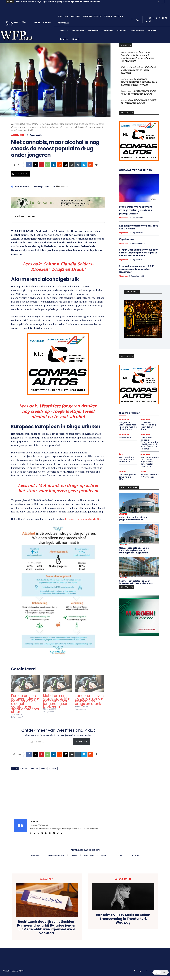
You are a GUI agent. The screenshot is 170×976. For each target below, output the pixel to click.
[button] (137, 19)
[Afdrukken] (72, 164)
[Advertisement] (58, 799)
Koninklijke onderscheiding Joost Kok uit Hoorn (138, 227)
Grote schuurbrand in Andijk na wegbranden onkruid (138, 92)
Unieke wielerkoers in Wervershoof (150, 475)
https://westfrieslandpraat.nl (39, 827)
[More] (96, 164)
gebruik (52, 770)
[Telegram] (84, 164)
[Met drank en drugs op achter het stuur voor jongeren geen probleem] (57, 685)
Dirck (123, 67)
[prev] (158, 1)
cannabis (34, 770)
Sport (121, 454)
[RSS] (156, 18)
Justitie (123, 514)
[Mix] (90, 164)
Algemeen (17, 135)
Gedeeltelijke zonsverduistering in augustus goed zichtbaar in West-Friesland (139, 81)
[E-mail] (65, 164)
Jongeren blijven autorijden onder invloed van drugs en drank (89, 701)
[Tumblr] (78, 164)
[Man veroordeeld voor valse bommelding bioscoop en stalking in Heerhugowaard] (139, 534)
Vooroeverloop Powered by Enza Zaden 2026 (37, 1)
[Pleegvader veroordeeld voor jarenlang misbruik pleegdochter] (139, 188)
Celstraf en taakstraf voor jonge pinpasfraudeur (133, 518)
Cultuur (122, 471)
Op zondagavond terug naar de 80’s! (127, 477)
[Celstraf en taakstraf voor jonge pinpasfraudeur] (139, 503)
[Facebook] (146, 18)
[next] (162, 1)
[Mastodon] (146, 21)
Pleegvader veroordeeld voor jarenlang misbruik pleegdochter (135, 210)
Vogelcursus (126, 239)
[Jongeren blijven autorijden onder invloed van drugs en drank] (89, 685)
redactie (24, 187)
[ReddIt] (59, 164)
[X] (159, 18)
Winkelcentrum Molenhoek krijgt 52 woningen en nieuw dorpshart (138, 70)
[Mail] (42, 834)
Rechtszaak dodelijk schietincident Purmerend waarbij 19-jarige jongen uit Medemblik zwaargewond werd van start (46, 929)
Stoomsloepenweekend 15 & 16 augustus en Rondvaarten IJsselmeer (136, 269)
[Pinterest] (41, 164)
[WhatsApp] (47, 164)
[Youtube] (162, 18)
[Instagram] (150, 18)
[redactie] (12, 187)
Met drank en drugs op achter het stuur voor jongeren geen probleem (57, 702)
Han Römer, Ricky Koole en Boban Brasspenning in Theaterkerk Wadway (123, 920)
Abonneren (81, 743)
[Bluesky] (166, 18)
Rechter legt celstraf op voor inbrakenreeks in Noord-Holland (136, 582)
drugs (44, 770)
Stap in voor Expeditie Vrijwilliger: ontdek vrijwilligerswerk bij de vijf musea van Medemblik (137, 56)
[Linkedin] (153, 18)
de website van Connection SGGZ (82, 520)
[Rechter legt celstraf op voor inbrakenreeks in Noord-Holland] (139, 567)
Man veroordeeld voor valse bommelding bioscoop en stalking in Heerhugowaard (134, 550)
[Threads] (150, 21)
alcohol (23, 770)
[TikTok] (146, 973)
